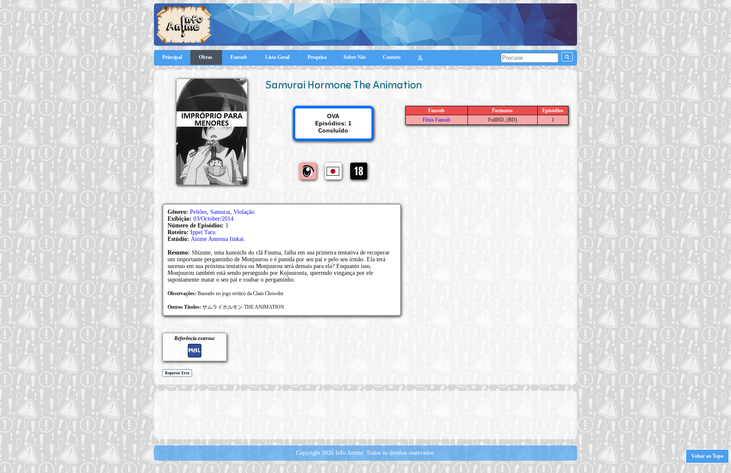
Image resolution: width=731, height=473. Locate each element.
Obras (206, 57)
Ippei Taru (202, 232)
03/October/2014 (213, 219)
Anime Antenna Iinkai (217, 239)
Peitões (198, 212)
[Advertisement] (365, 414)
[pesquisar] (567, 56)
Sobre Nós (355, 57)
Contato (392, 57)
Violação (244, 212)
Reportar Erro (177, 373)
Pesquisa (317, 57)
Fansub (239, 57)
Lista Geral (278, 57)
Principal (172, 57)
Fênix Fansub (436, 120)
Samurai (220, 212)
